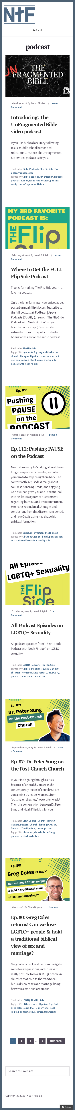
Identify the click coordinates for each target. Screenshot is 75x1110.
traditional (50, 1012)
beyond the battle (48, 352)
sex (43, 676)
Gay (52, 669)
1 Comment (53, 907)
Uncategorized (44, 828)
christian (48, 177)
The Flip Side (46, 169)
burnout (28, 537)
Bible (25, 169)
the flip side (36, 360)
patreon (15, 360)
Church (33, 821)
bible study (37, 177)
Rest (37, 836)
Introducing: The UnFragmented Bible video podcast (34, 124)
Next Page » (56, 1041)
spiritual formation (26, 540)
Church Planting (46, 821)
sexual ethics (36, 1012)
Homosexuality (29, 672)
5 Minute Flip (31, 352)
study (14, 184)
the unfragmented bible (31, 184)
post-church (27, 836)
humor (24, 180)
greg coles (16, 1008)
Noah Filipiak (41, 537)
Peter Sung (49, 832)
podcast (54, 180)
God (56, 1004)
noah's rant (53, 356)
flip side (34, 356)
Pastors (15, 825)
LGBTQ (26, 665)
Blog (25, 821)
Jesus (32, 180)
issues (43, 356)
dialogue (24, 356)
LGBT (48, 672)
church (14, 356)
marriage (43, 1008)
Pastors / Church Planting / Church (38, 825)
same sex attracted (31, 676)
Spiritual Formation (33, 533)
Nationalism (42, 180)
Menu (37, 30)
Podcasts (34, 169)
